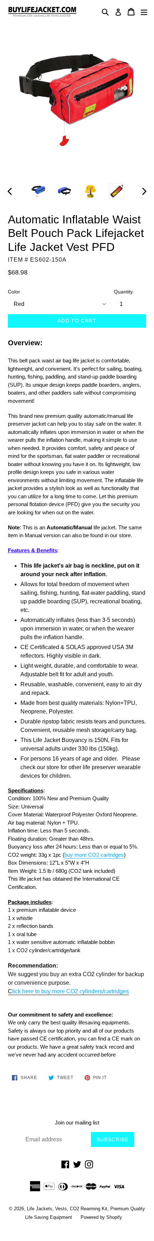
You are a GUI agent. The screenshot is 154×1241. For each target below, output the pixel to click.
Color (14, 292)
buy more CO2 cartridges (94, 855)
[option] (38, 191)
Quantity (123, 292)
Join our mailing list (77, 1122)
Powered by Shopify (101, 1217)
